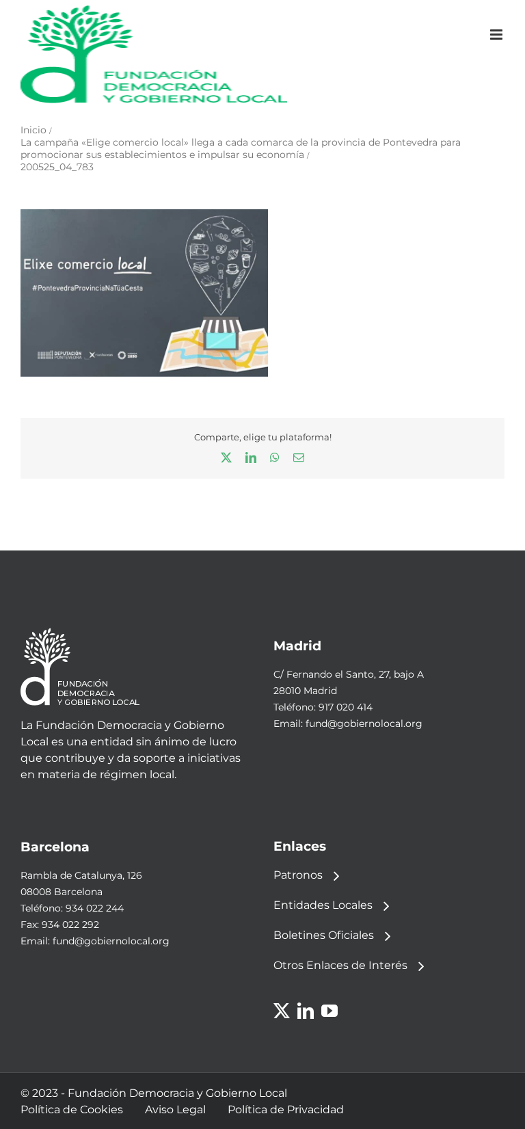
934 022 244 (95, 908)
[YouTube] (329, 1010)
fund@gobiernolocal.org (364, 723)
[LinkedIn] (305, 1010)
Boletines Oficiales (323, 935)
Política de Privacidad (286, 1109)
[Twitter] (281, 1010)
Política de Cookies (72, 1109)
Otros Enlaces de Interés (340, 965)
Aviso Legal (175, 1109)
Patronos (298, 874)
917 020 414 (346, 707)
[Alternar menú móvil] (497, 34)
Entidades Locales (323, 905)
